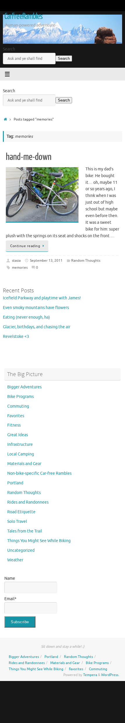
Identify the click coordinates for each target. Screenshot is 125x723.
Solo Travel (17, 521)
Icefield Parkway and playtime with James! (42, 298)
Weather (15, 560)
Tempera (90, 675)
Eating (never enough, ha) (26, 317)
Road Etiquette (21, 511)
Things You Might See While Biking (39, 540)
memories (20, 267)
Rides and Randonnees (28, 502)
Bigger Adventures (24, 387)
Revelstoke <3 (16, 336)
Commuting (18, 406)
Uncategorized (21, 550)
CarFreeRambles (23, 16)
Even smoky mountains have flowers (36, 307)
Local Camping (20, 454)
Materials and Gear (24, 463)
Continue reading (25, 246)
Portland (15, 483)
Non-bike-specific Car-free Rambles (39, 473)
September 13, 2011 (46, 260)
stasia (16, 260)
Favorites (15, 415)
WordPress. (110, 675)
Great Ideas (17, 434)
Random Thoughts (85, 260)
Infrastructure (20, 444)
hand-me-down (28, 157)
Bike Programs (20, 396)
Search (9, 49)
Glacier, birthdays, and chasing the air (36, 326)
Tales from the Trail (24, 531)
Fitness (14, 425)
